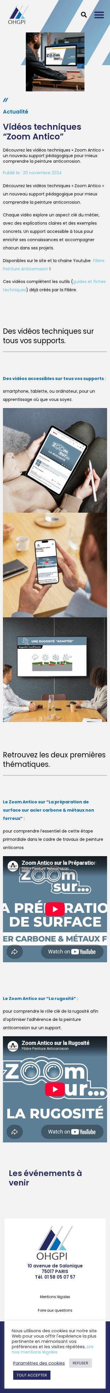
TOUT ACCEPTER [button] (32, 1375)
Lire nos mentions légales (53, 1349)
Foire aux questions (55, 1310)
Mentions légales (55, 1296)
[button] (99, 15)
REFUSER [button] (80, 1363)
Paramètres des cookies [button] (39, 1363)
